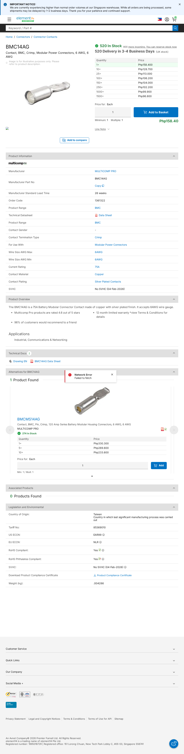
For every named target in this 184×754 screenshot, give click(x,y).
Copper (99, 274)
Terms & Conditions (74, 718)
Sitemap (118, 718)
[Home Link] (32, 19)
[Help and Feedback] (173, 743)
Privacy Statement (16, 718)
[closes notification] (179, 4)
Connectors (23, 36)
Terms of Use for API (99, 718)
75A (97, 266)
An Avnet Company (16, 738)
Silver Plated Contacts (108, 281)
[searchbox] (89, 28)
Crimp (98, 237)
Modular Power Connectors (111, 244)
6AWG (98, 252)
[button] (9, 19)
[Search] (175, 28)
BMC (98, 207)
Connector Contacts (45, 36)
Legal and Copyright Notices (44, 718)
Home (9, 36)
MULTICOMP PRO (105, 171)
